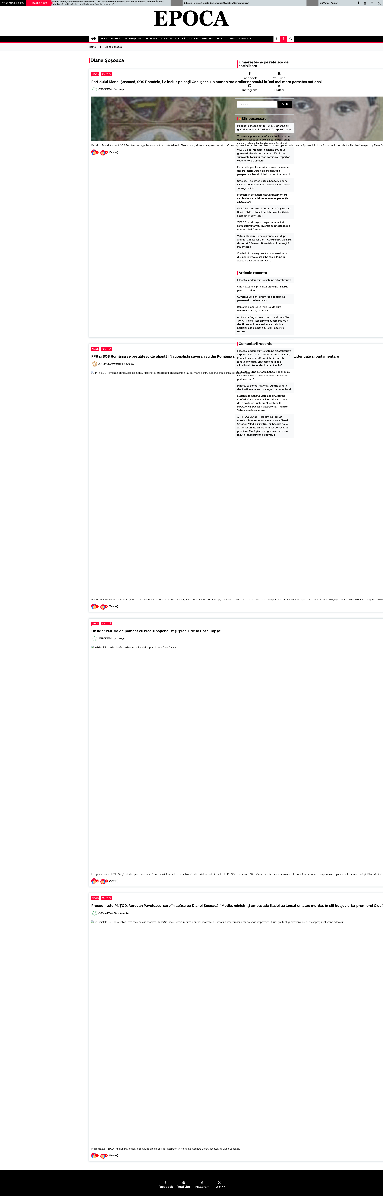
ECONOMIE (151, 38)
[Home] (93, 39)
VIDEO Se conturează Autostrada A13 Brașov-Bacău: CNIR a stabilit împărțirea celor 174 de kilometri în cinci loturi (264, 212)
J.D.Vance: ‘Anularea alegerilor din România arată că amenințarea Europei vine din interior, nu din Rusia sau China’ (228, 3)
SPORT (220, 38)
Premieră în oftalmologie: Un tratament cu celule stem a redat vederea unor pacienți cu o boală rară (263, 198)
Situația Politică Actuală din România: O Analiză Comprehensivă (68, 3)
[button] (276, 39)
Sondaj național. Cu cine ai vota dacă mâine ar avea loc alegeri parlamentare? (263, 376)
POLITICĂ (116, 38)
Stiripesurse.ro (254, 118)
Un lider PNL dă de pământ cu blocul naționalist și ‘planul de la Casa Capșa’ (156, 631)
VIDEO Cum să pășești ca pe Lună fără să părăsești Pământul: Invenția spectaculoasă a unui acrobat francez (263, 226)
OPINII (231, 38)
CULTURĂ (180, 38)
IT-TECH (193, 38)
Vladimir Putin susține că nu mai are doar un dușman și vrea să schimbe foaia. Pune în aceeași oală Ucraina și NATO (262, 257)
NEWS (104, 38)
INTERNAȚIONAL (133, 38)
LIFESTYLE (207, 38)
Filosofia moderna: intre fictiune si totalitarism (264, 280)
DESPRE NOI (245, 38)
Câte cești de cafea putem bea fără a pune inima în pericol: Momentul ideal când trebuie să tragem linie (263, 185)
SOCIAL (165, 38)
